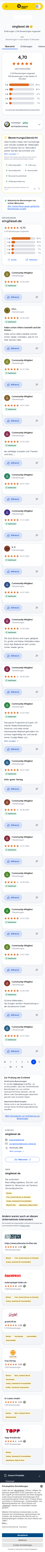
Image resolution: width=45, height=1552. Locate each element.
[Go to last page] (22, 1066)
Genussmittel (11, 1340)
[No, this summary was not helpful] (39, 189)
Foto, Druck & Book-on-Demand (18, 1197)
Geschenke (19, 1336)
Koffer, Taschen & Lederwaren (17, 1387)
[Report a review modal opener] (37, 297)
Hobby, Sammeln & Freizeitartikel (18, 1201)
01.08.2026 (24, 282)
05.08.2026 (24, 810)
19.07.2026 (24, 918)
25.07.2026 (24, 770)
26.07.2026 (24, 556)
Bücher (9, 1193)
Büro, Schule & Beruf (22, 1375)
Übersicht (10, 46)
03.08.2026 (24, 882)
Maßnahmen (19, 1084)
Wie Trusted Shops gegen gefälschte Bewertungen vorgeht (24, 207)
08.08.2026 (24, 677)
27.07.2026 (24, 520)
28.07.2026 (24, 484)
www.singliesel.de (16, 1140)
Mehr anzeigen (16, 1151)
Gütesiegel (10, 1481)
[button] (6, 6)
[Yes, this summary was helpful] (35, 189)
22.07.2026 (24, 846)
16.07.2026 (24, 1036)
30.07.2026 (24, 405)
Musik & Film (11, 1205)
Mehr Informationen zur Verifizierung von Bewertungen (22, 1117)
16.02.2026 (24, 713)
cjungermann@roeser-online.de (22, 1144)
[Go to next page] (16, 1066)
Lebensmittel (31, 1336)
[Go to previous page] (10, 1061)
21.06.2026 (24, 442)
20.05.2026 (24, 318)
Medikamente (11, 1417)
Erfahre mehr (25, 1226)
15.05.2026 (24, 991)
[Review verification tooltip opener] (31, 26)
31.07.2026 (24, 369)
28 (11, 1067)
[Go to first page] (4, 1061)
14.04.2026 (24, 629)
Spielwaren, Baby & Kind (28, 1205)
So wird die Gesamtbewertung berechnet (23, 110)
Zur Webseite (21, 1159)
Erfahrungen (26, 46)
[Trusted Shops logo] (22, 6)
